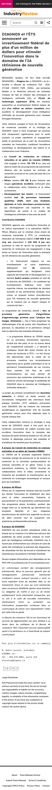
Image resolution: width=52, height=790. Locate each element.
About (14, 775)
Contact (46, 786)
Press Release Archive (30, 775)
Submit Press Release (16, 780)
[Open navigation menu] (4, 22)
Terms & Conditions (37, 780)
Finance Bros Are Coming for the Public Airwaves (27, 4)
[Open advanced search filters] (42, 22)
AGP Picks (6, 4)
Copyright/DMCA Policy (13, 786)
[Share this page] (48, 22)
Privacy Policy (33, 786)
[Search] (36, 22)
